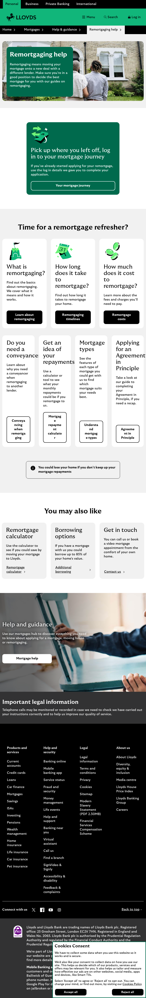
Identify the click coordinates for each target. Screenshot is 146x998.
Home (7, 29)
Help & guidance (64, 29)
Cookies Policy (132, 984)
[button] (134, 17)
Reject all (127, 992)
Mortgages (32, 29)
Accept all (71, 992)
